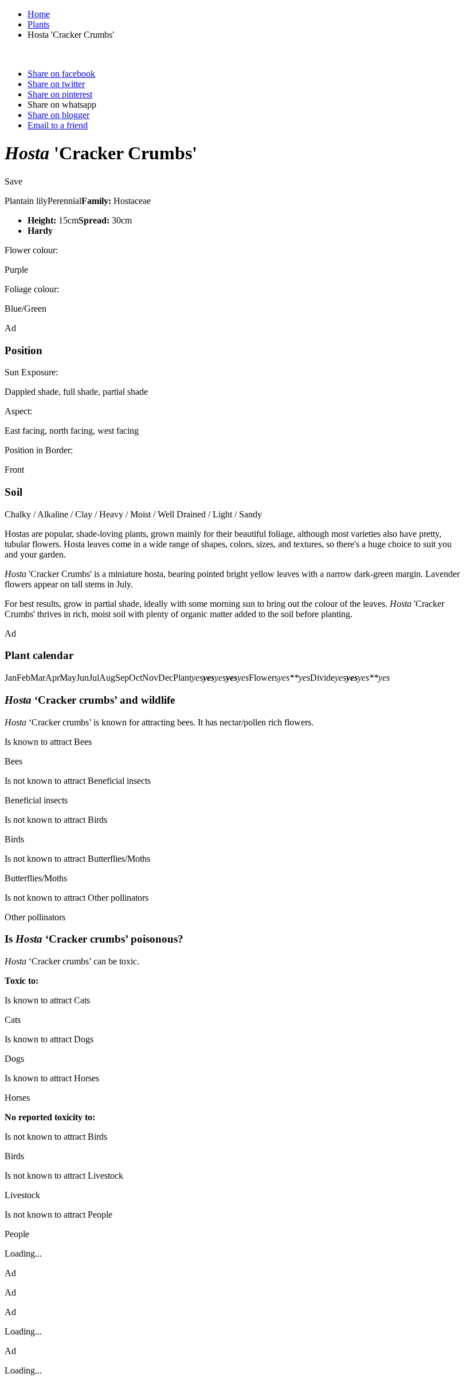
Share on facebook (61, 74)
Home (39, 14)
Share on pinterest (60, 94)
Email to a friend (58, 125)
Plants (38, 24)
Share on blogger (58, 115)
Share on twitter (56, 84)
